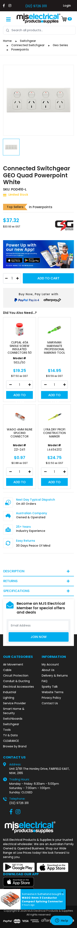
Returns (10, 581)
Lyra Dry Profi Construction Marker (54, 433)
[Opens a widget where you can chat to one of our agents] (61, 921)
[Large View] (38, 100)
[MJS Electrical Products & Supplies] (39, 18)
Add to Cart (48, 278)
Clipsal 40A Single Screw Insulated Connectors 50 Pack (20, 349)
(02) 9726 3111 (36, 6)
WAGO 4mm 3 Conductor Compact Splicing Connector (42, 899)
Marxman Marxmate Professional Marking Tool (54, 347)
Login (67, 5)
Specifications (16, 590)
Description (13, 571)
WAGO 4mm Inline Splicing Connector (19, 433)
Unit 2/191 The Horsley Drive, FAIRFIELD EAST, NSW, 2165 (39, 771)
